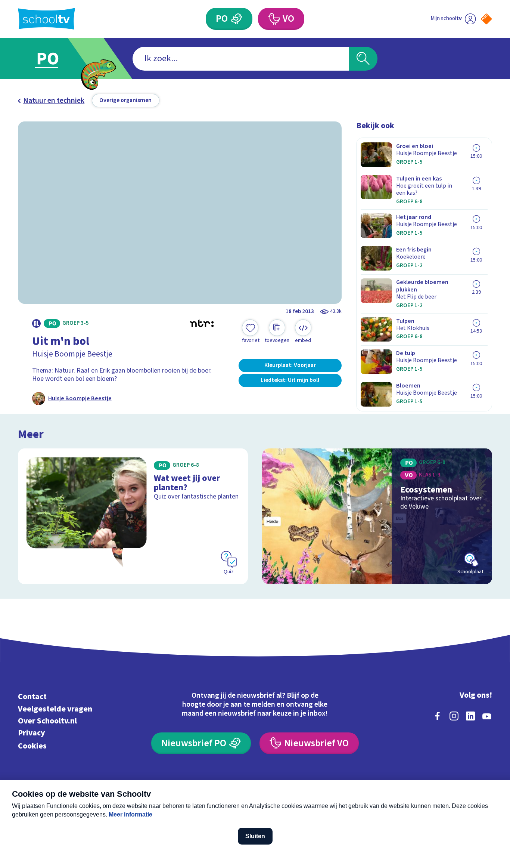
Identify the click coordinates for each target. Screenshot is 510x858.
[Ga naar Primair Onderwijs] (54, 58)
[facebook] (437, 716)
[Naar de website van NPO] (486, 19)
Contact (32, 697)
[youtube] (487, 716)
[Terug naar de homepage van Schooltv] (46, 19)
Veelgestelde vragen (55, 709)
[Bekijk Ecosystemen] (377, 516)
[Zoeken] (363, 59)
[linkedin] (470, 716)
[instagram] (454, 716)
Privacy (31, 733)
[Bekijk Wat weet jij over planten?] (133, 516)
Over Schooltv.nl (47, 721)
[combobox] (241, 59)
